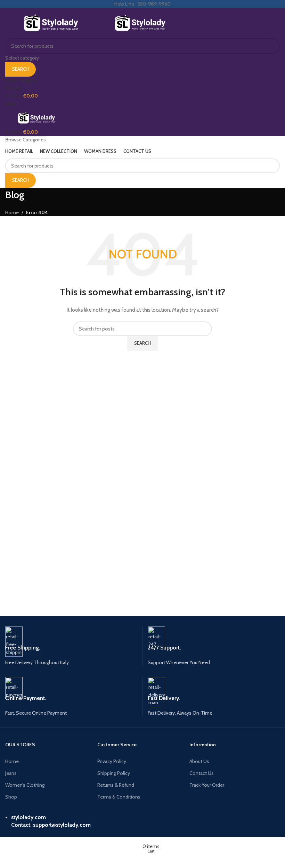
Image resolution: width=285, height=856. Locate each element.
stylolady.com (28, 817)
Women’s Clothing (24, 785)
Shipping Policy (113, 773)
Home (12, 761)
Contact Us (201, 773)
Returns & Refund (115, 785)
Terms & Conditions (118, 797)
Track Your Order (206, 785)
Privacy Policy (111, 761)
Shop (11, 797)
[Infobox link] (73, 647)
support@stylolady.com (62, 825)
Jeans (11, 773)
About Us (199, 761)
